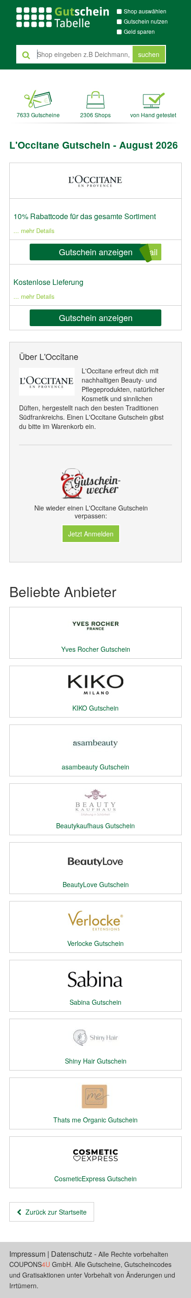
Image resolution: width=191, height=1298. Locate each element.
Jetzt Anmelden (91, 533)
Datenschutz (71, 1253)
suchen (148, 54)
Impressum (27, 1253)
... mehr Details (34, 230)
